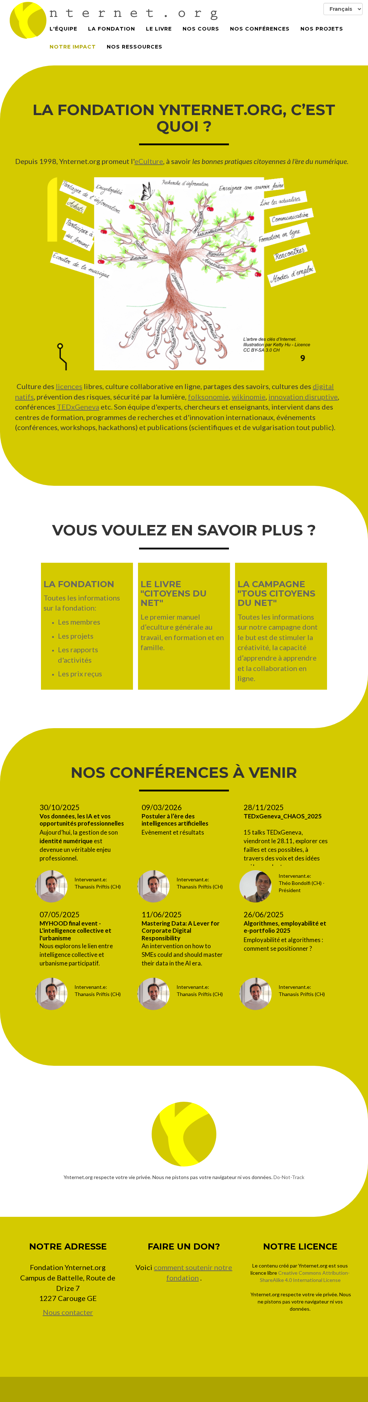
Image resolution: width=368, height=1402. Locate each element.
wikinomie (249, 396)
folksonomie (208, 396)
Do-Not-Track (288, 1177)
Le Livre (159, 29)
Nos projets (321, 29)
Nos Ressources (134, 47)
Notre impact (73, 47)
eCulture (148, 161)
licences (69, 386)
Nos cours (201, 29)
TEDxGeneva (78, 406)
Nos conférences (260, 29)
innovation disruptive (303, 396)
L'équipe (63, 29)
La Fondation (111, 29)
